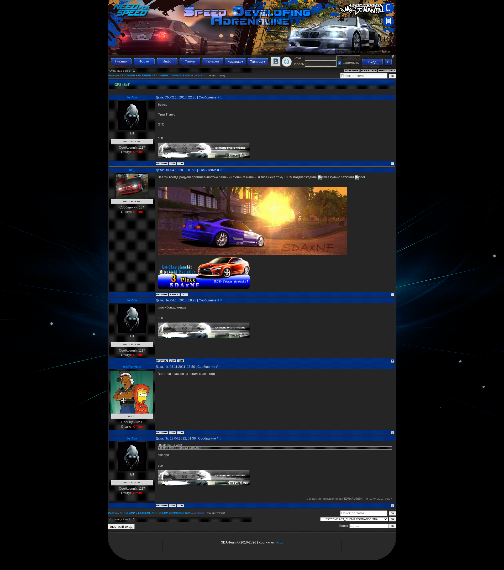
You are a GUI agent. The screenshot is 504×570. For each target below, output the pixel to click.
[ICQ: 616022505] (180, 432)
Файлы (190, 61)
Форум (144, 61)
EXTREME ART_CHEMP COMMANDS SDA (164, 75)
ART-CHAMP (127, 75)
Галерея (212, 61)
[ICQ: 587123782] (184, 294)
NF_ (132, 170)
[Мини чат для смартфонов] (388, 12)
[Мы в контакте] (275, 65)
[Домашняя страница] (172, 163)
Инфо (167, 61)
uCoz (279, 542)
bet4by (132, 97)
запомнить (351, 63)
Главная (121, 61)
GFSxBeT (200, 75)
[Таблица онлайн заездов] (388, 25)
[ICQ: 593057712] (180, 163)
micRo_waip (132, 367)
